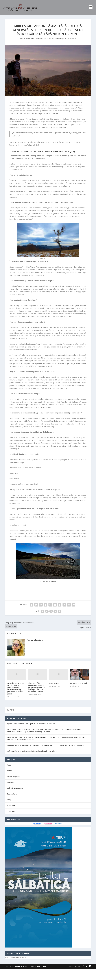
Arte (9, 765)
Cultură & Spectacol (15, 788)
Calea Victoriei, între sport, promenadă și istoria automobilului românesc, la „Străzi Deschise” (45, 745)
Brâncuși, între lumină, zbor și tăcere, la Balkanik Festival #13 (32, 751)
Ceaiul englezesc (14, 776)
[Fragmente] (58, 674)
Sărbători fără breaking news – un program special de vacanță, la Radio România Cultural (36, 687)
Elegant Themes (21, 966)
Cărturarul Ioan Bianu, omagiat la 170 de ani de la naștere (31, 724)
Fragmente (54, 683)
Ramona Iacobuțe (35, 38)
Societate (11, 811)
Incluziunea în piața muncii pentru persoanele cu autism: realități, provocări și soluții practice (15, 688)
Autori (9, 771)
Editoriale (58, 38)
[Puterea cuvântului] (79, 674)
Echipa (10, 799)
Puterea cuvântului (78, 683)
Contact (10, 782)
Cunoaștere (12, 794)
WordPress (41, 966)
